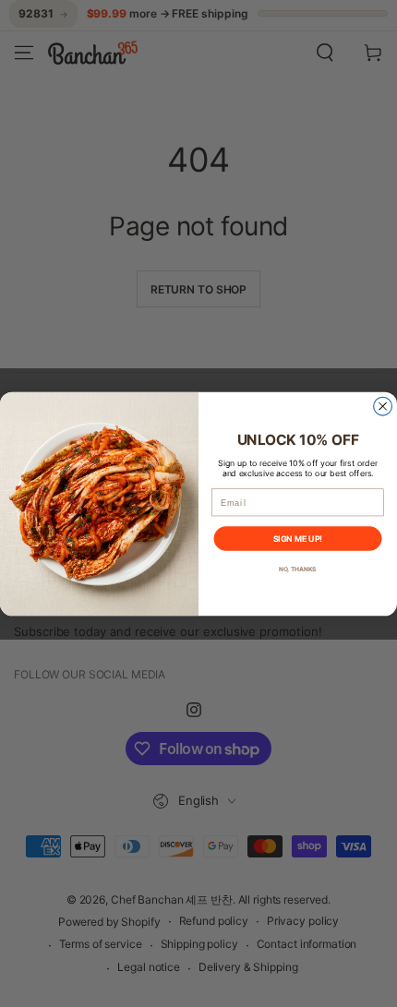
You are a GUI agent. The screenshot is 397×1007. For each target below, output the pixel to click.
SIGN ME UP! (297, 538)
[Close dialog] (383, 406)
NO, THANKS (298, 568)
